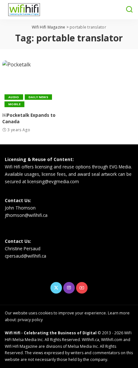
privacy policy (30, 319)
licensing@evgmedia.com (53, 181)
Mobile (14, 104)
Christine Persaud (22, 248)
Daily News (38, 97)
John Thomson (20, 208)
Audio (13, 97)
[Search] (129, 9)
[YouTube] (82, 288)
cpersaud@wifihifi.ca (25, 256)
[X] (56, 288)
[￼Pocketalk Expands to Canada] (34, 84)
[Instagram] (69, 288)
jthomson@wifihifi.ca (26, 215)
